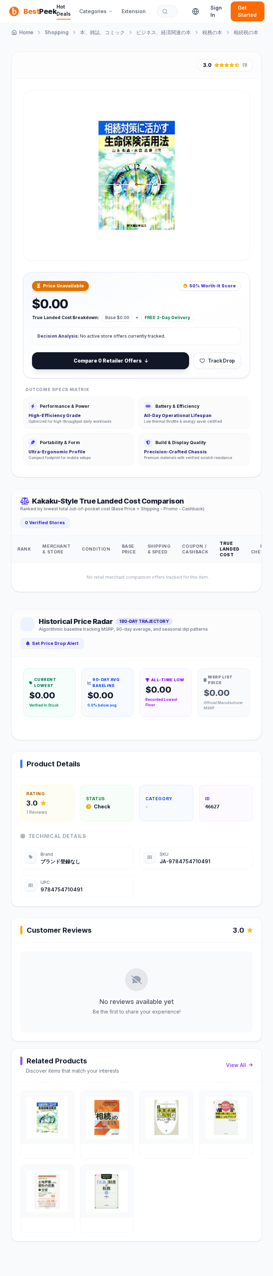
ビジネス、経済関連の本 (163, 32)
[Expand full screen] (238, 246)
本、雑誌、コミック (102, 32)
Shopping (57, 32)
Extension (134, 11)
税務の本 (212, 32)
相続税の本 (246, 32)
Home (26, 32)
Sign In (216, 11)
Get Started (247, 11)
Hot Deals (64, 10)
